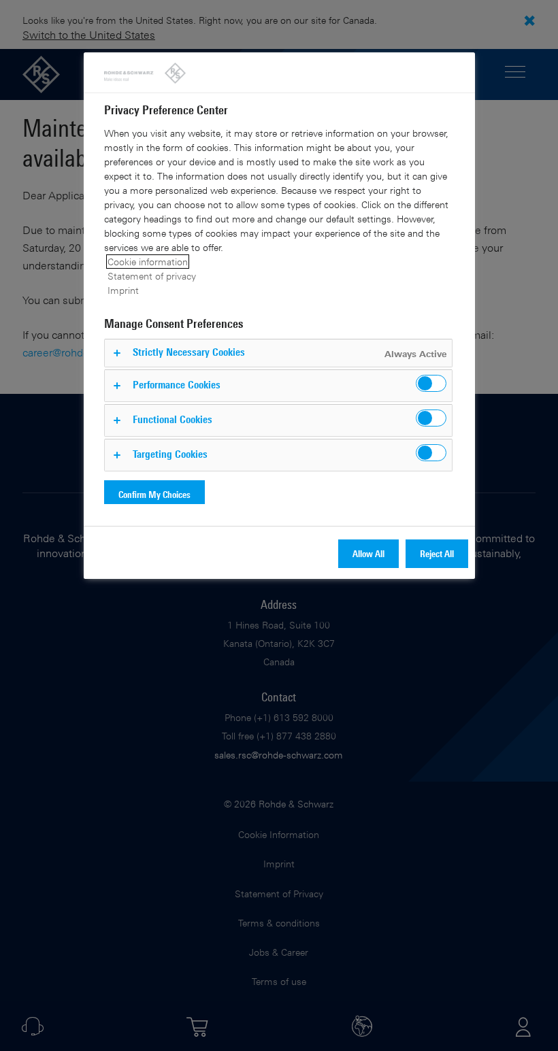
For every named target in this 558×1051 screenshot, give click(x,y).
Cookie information (148, 261)
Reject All (437, 553)
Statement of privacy (152, 276)
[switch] (431, 383)
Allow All (368, 553)
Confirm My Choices (154, 494)
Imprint (123, 290)
